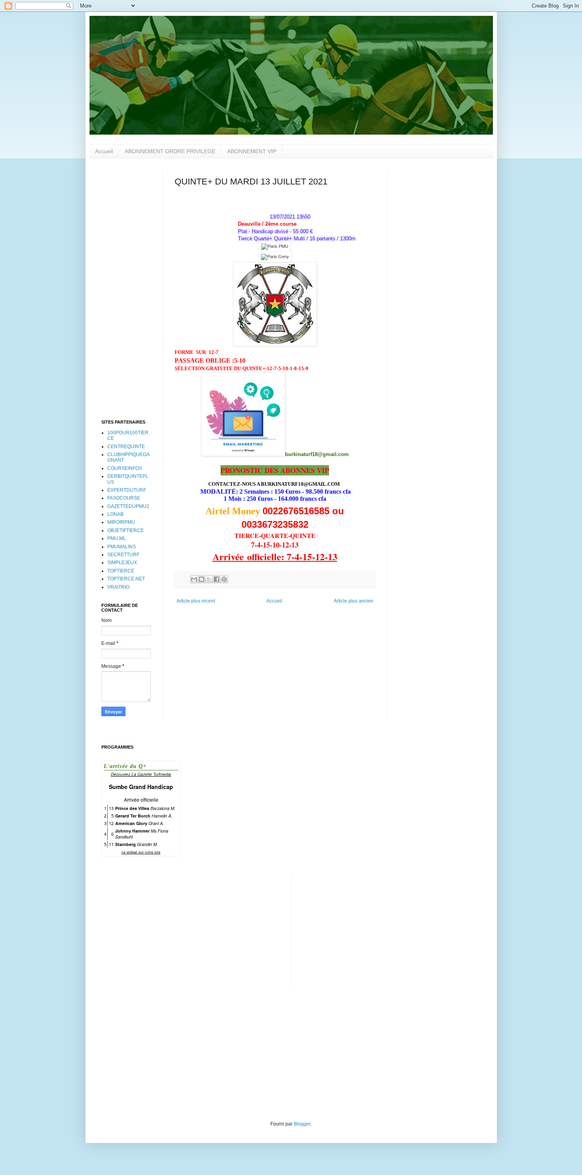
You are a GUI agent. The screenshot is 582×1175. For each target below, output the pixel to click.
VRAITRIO (118, 587)
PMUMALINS (121, 546)
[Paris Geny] (275, 256)
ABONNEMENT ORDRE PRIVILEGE (170, 151)
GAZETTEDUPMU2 (128, 506)
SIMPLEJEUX (122, 562)
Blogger (302, 1124)
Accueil (104, 151)
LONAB (115, 514)
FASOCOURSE (123, 498)
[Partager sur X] (209, 579)
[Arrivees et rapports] (274, 246)
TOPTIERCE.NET (126, 579)
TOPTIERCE (120, 571)
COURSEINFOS (124, 468)
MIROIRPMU (121, 522)
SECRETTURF (123, 554)
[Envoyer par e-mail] (194, 579)
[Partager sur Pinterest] (224, 579)
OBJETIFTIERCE (125, 530)
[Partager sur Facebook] (217, 579)
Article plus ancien (353, 601)
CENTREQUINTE (126, 446)
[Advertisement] (126, 289)
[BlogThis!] (201, 579)
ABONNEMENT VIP (251, 151)
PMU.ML (116, 538)
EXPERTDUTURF (126, 490)
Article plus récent (196, 601)
